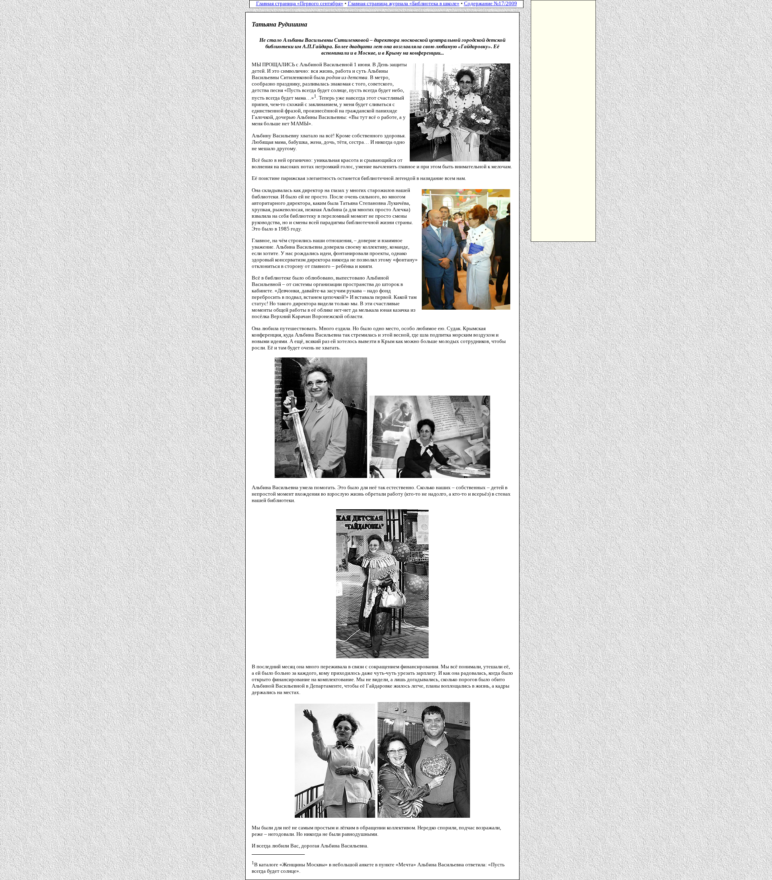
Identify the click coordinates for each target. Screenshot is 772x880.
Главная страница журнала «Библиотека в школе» (404, 3)
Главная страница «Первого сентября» (299, 3)
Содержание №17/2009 (490, 3)
